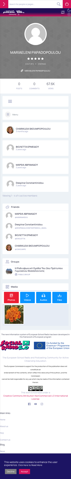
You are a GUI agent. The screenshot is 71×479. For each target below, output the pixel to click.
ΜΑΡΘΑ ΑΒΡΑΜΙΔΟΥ (27, 164)
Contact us (5, 439)
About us (4, 426)
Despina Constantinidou (30, 182)
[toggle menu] (10, 101)
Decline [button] (11, 471)
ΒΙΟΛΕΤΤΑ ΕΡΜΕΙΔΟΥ (27, 146)
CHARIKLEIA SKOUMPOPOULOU (33, 128)
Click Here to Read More (30, 465)
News (2, 451)
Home (2, 419)
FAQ (2, 433)
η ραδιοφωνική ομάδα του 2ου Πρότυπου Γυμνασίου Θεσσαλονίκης (39, 269)
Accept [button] (24, 471)
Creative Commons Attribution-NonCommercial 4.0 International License (35, 397)
